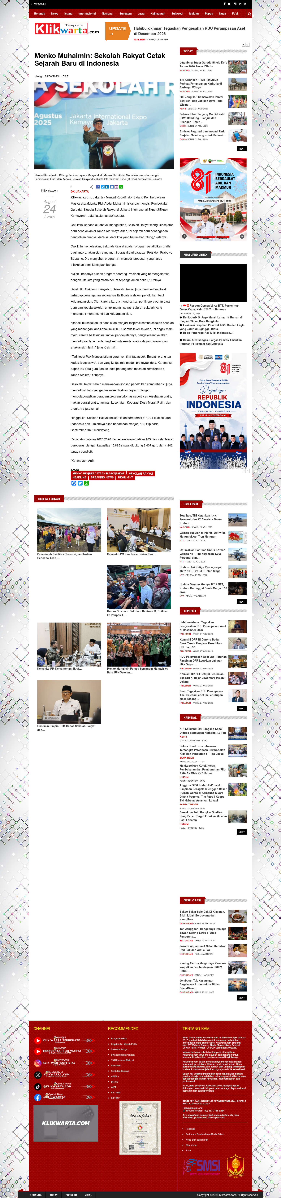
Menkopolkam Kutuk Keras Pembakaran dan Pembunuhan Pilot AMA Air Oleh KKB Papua (203, 769)
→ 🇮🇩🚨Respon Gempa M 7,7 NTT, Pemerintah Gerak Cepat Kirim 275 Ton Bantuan (210, 307)
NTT (182, 540)
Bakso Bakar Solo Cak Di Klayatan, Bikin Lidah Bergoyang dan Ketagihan (202, 915)
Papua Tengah (189, 804)
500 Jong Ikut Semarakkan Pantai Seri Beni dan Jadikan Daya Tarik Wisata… (201, 100)
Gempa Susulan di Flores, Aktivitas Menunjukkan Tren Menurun (203, 534)
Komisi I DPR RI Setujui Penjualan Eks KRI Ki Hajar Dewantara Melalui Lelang (202, 677)
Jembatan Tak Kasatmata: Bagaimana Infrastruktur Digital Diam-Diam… (200, 984)
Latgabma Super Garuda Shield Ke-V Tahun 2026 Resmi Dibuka (203, 64)
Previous (243, 45)
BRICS (114, 1081)
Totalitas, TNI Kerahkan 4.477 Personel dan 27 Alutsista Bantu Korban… (201, 519)
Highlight (125, 477)
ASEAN (115, 1076)
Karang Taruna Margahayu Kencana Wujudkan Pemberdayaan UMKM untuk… (203, 967)
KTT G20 (115, 1092)
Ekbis (183, 125)
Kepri (183, 108)
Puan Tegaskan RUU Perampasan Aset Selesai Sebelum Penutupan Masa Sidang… (201, 695)
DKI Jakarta (80, 191)
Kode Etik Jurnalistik (197, 1139)
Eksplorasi (186, 923)
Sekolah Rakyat (141, 473)
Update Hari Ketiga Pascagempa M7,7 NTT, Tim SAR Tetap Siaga (201, 569)
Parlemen (139, 39)
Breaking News (102, 477)
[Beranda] (67, 28)
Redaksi (190, 1128)
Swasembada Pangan (123, 1054)
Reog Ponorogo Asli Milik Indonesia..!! (208, 333)
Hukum (184, 777)
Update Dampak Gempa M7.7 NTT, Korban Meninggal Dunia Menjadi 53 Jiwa (203, 588)
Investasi (116, 1065)
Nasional (107, 13)
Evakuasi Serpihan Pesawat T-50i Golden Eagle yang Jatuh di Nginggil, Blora (212, 327)
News (54, 13)
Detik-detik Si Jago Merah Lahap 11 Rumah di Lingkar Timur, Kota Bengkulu (211, 319)
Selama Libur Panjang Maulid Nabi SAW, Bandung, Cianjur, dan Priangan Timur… (202, 118)
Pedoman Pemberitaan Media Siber (205, 1134)
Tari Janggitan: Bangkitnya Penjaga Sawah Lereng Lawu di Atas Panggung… (203, 932)
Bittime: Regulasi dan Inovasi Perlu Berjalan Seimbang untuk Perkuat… (203, 133)
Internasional (87, 13)
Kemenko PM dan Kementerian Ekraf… (132, 554)
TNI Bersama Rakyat (122, 1060)
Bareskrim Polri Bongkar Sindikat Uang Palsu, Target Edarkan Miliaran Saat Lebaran (203, 816)
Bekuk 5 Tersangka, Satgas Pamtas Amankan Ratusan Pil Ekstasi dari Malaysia (211, 342)
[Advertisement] (213, 487)
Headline (79, 477)
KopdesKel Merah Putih (124, 1044)
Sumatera (125, 13)
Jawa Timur (187, 757)
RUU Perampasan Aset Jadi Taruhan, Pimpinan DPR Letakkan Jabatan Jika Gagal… (203, 660)
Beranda (39, 13)
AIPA (113, 1087)
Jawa (141, 13)
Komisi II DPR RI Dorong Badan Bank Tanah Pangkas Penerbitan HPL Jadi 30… (201, 643)
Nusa (222, 13)
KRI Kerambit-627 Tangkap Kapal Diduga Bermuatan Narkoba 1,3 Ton (203, 730)
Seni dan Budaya (120, 1071)
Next (247, 45)
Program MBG (119, 1038)
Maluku (194, 13)
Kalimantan (158, 13)
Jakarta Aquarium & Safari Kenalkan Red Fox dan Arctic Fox (203, 948)
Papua (209, 13)
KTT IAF (115, 1098)
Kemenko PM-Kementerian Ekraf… (59, 668)
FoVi (235, 13)
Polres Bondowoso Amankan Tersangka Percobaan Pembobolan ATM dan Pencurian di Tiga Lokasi (202, 750)
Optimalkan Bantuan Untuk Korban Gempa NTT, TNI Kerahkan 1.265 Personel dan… (202, 553)
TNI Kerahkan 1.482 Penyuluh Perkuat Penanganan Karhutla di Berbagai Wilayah (201, 83)
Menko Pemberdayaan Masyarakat (98, 473)
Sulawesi (177, 13)
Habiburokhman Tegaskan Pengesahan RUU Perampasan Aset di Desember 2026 (203, 626)
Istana (68, 13)
